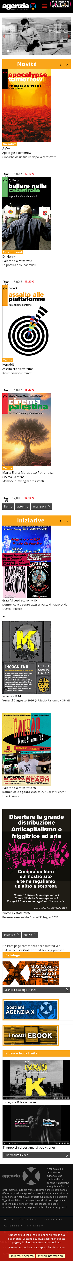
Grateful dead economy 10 (19, 600)
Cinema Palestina (13, 477)
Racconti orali (13, 252)
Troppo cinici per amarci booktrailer (29, 1147)
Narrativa (9, 144)
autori (21, 506)
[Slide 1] (8, 51)
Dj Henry (9, 256)
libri (6, 506)
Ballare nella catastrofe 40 (19, 788)
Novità (27, 64)
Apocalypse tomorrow (16, 153)
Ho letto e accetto (22, 1256)
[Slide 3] (15, 51)
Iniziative (31, 520)
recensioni (39, 506)
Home (9, 1219)
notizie (28, 935)
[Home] (19, 6)
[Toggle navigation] (44, 6)
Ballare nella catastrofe (17, 261)
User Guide (24, 950)
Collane (34, 1225)
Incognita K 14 (11, 696)
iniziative (9, 935)
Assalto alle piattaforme (17, 369)
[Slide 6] (25, 51)
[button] (4, 36)
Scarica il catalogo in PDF (20, 990)
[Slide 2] (11, 51)
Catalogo (12, 1225)
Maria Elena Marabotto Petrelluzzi (28, 472)
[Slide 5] (22, 51)
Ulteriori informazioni (50, 1256)
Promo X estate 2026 (16, 913)
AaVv (6, 148)
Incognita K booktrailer (19, 1102)
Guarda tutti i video (16, 1155)
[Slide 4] (18, 51)
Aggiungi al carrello (6, 175)
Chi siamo (28, 1219)
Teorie (7, 360)
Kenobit (8, 364)
